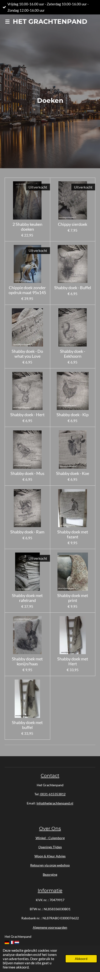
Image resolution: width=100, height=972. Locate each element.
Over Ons (50, 828)
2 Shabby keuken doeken (27, 227)
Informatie (50, 890)
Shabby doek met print (72, 598)
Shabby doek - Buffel (72, 287)
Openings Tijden (50, 847)
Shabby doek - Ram (27, 531)
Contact (50, 775)
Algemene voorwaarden (50, 927)
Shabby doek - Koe (72, 473)
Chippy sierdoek (72, 224)
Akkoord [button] (81, 959)
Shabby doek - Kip (73, 414)
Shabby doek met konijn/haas (27, 661)
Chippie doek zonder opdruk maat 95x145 (27, 290)
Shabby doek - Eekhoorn (72, 354)
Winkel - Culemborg (50, 838)
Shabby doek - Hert (27, 414)
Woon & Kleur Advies (50, 856)
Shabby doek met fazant (72, 534)
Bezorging (50, 874)
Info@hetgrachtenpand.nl (55, 803)
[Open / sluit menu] (7, 21)
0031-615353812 (53, 794)
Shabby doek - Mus (27, 473)
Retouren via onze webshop (50, 865)
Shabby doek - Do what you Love (27, 354)
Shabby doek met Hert (72, 661)
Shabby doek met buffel (27, 725)
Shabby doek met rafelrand (27, 598)
